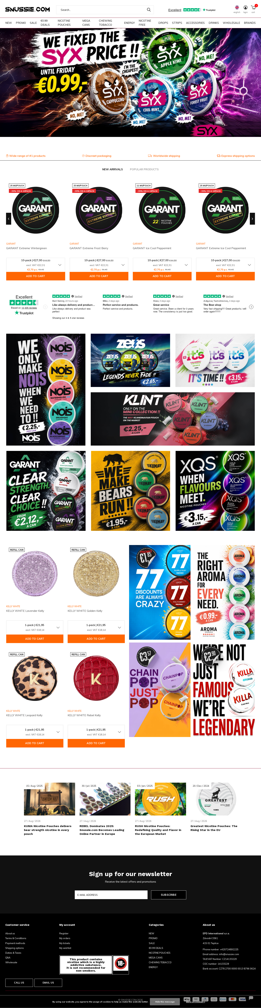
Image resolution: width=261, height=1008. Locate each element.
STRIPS (177, 23)
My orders (64, 938)
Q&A (7, 957)
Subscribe (168, 894)
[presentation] (8, 219)
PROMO (21, 23)
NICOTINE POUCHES (64, 22)
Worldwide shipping (166, 156)
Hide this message (165, 1001)
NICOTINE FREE (145, 22)
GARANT (74, 243)
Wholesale (11, 962)
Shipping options (14, 948)
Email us (48, 982)
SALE (33, 23)
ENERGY (129, 23)
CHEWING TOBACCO (105, 22)
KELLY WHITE (13, 606)
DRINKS (214, 23)
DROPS (163, 23)
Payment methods (15, 943)
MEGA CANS (86, 22)
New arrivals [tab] (112, 169)
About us (10, 933)
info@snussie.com (229, 954)
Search (149, 9)
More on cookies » (195, 1001)
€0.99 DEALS (45, 22)
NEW (8, 23)
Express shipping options (238, 156)
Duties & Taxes (13, 952)
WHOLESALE (231, 23)
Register (64, 933)
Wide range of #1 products (27, 156)
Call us (19, 982)
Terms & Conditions (15, 938)
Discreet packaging (98, 156)
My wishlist (65, 948)
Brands (250, 23)
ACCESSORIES (195, 23)
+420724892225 (229, 949)
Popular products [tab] (144, 169)
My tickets (64, 943)
